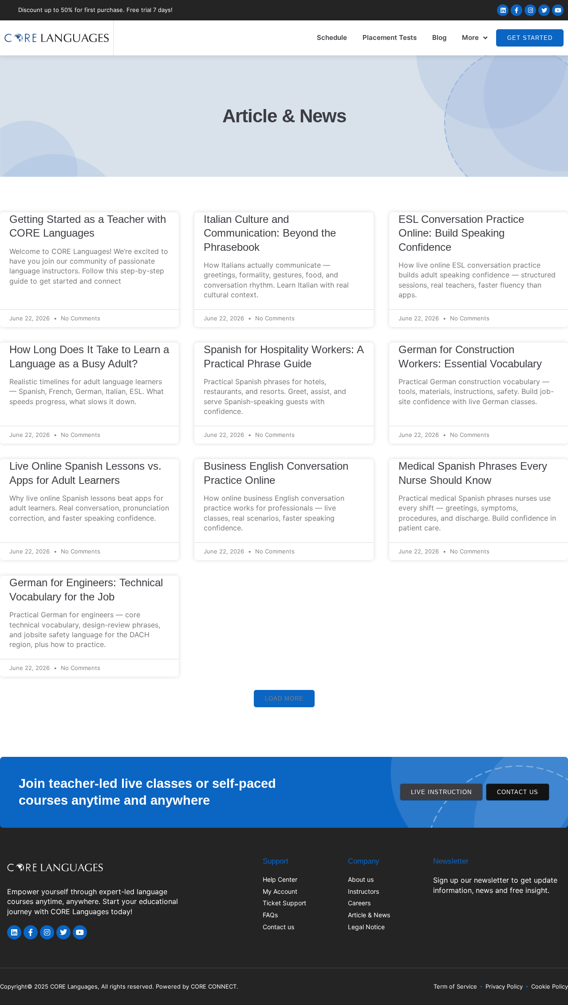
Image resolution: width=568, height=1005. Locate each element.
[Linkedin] (503, 10)
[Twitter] (544, 10)
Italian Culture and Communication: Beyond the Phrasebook (270, 233)
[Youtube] (558, 10)
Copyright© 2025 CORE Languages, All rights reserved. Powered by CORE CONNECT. (119, 986)
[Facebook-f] (516, 10)
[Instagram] (530, 10)
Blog (439, 37)
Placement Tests (390, 37)
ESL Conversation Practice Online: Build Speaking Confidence (461, 233)
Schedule (332, 37)
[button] (284, 698)
